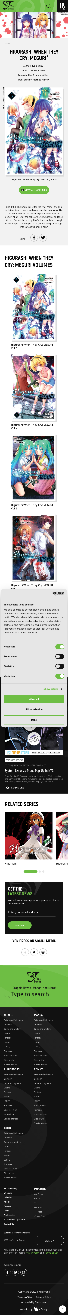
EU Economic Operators (14, 1219)
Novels (8, 1015)
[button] (30, 871)
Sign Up (49, 1240)
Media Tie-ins (40, 1105)
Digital (8, 1128)
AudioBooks (11, 1069)
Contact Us (9, 1224)
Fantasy (7, 1037)
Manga (38, 1015)
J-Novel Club (39, 1216)
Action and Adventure (13, 1020)
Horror (7, 1042)
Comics (38, 1069)
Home (7, 43)
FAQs (6, 1210)
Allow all (34, 699)
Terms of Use (51, 1252)
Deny (34, 719)
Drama (7, 1033)
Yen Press (38, 1194)
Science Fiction (10, 1055)
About (6, 1201)
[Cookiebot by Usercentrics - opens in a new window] (50, 594)
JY (35, 1203)
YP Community (10, 1188)
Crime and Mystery (12, 1029)
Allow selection (34, 709)
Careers (7, 1206)
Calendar (8, 1197)
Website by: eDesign (34, 1309)
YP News (8, 1193)
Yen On (37, 1198)
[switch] (59, 656)
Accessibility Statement (34, 1301)
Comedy (8, 1024)
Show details (50, 689)
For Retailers (9, 1215)
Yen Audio (38, 1207)
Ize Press (38, 1211)
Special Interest (11, 1064)
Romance (8, 1051)
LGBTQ (7, 1046)
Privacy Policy (32, 1252)
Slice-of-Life (9, 1060)
